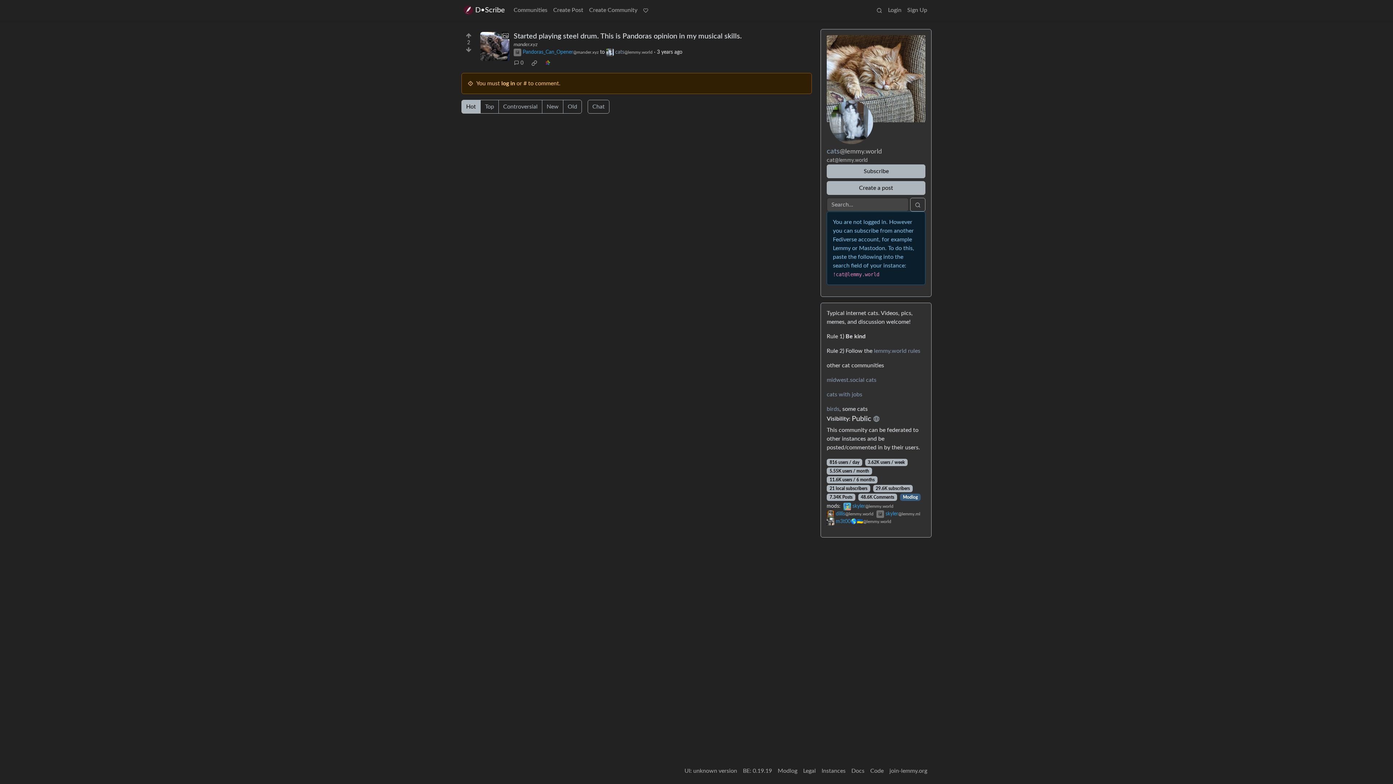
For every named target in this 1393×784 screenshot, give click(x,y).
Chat (598, 107)
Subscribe (876, 171)
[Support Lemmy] (645, 10)
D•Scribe (490, 10)
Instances (834, 771)
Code (877, 771)
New (553, 107)
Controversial (520, 107)
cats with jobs (844, 394)
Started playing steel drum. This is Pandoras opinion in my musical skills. (628, 36)
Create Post (568, 10)
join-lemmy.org (908, 771)
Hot (471, 107)
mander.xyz (526, 44)
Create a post (876, 188)
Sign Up (917, 10)
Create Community (613, 10)
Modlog (910, 497)
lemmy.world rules (897, 351)
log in (508, 83)
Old (572, 107)
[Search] (879, 10)
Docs (857, 771)
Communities (530, 10)
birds (833, 409)
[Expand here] (494, 46)
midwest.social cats (851, 380)
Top (489, 107)
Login (894, 10)
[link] (534, 63)
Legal (809, 771)
